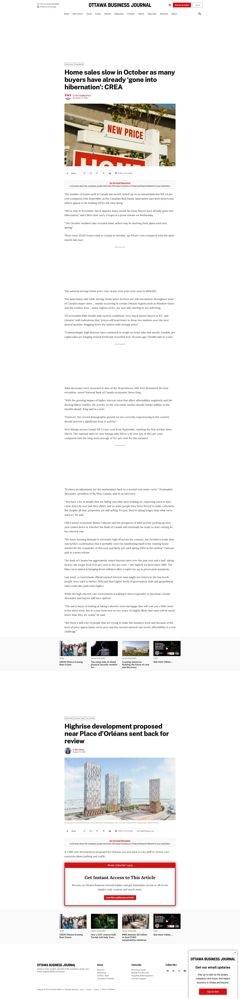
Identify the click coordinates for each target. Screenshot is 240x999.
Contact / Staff (103, 976)
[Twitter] (179, 971)
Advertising (101, 973)
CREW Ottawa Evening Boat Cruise (71, 663)
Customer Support (138, 978)
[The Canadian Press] (68, 96)
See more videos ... (163, 662)
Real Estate (69, 64)
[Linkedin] (109, 173)
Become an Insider (138, 970)
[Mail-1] (168, 971)
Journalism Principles (105, 978)
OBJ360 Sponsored (98, 658)
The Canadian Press (83, 95)
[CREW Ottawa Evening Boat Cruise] (73, 648)
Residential (79, 64)
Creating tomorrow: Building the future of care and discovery (135, 665)
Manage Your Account (140, 973)
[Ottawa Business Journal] (120, 5)
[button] (200, 14)
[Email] (90, 173)
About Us (100, 970)
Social (61, 658)
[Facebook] (97, 173)
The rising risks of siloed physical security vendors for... (104, 665)
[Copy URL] (84, 173)
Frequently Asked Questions (142, 976)
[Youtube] (185, 971)
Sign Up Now (212, 991)
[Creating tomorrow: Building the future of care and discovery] (135, 648)
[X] (103, 173)
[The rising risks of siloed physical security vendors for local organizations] (104, 648)
